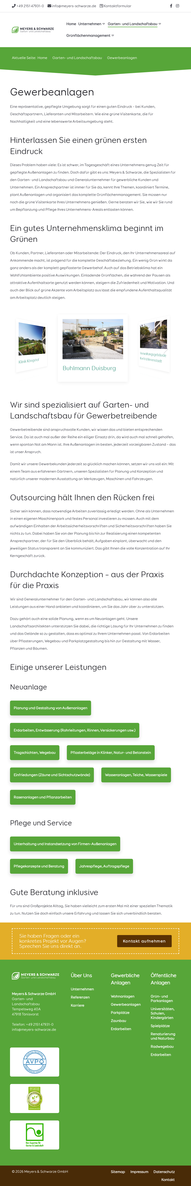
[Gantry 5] (35, 976)
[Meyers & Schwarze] (33, 30)
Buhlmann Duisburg (89, 368)
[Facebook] (171, 6)
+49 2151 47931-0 (40, 1024)
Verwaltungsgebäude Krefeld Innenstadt (153, 357)
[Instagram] (177, 6)
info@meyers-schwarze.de (34, 1029)
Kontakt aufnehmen (144, 941)
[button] (20, 349)
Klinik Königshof (29, 361)
